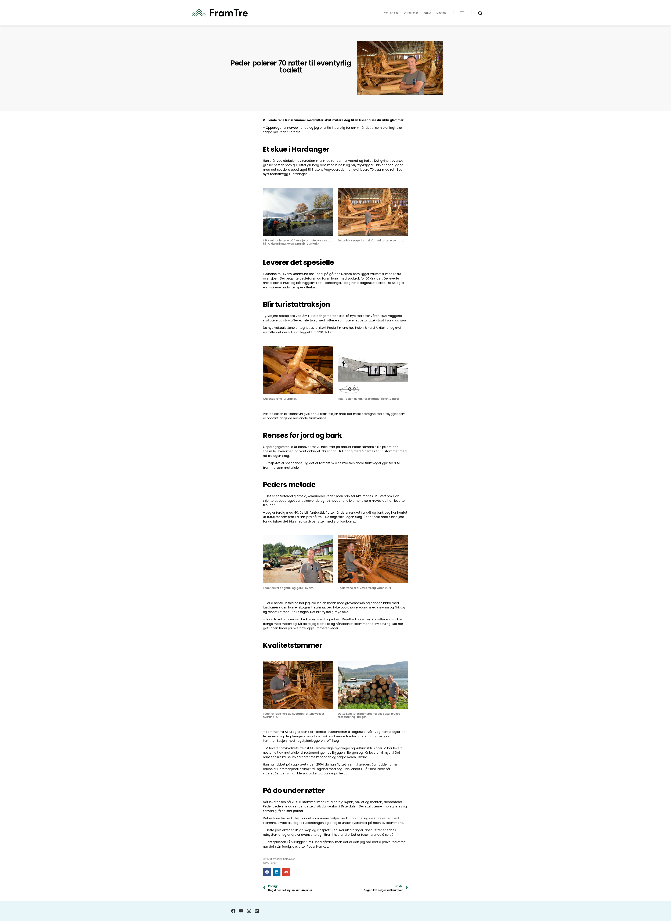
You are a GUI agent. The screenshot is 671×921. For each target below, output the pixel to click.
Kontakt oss (391, 12)
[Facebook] (233, 910)
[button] (267, 872)
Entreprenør (411, 12)
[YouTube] (241, 910)
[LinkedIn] (256, 910)
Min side (441, 12)
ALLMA (427, 12)
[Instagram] (249, 910)
